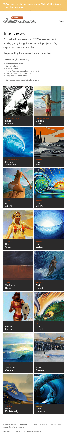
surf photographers (18, 427)
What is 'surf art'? (13, 68)
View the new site (13, 7)
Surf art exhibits (12, 66)
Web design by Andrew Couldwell (28, 431)
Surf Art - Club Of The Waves (19, 20)
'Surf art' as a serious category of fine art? (22, 71)
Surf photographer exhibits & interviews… (22, 80)
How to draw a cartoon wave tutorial (20, 73)
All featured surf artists (15, 63)
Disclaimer (7, 431)
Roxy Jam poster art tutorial (17, 76)
